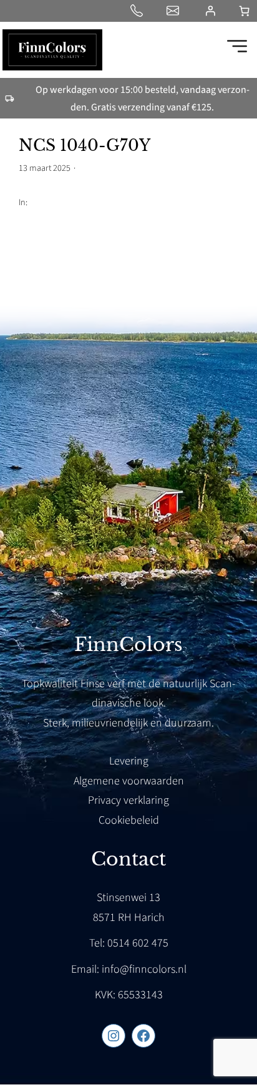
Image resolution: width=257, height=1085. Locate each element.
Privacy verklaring (128, 800)
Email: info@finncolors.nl (129, 969)
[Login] (210, 10)
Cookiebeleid (129, 820)
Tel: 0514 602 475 (128, 943)
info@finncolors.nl (175, 10)
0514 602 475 (139, 10)
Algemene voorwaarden (129, 781)
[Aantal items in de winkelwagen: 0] (244, 11)
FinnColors (128, 644)
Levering (128, 761)
